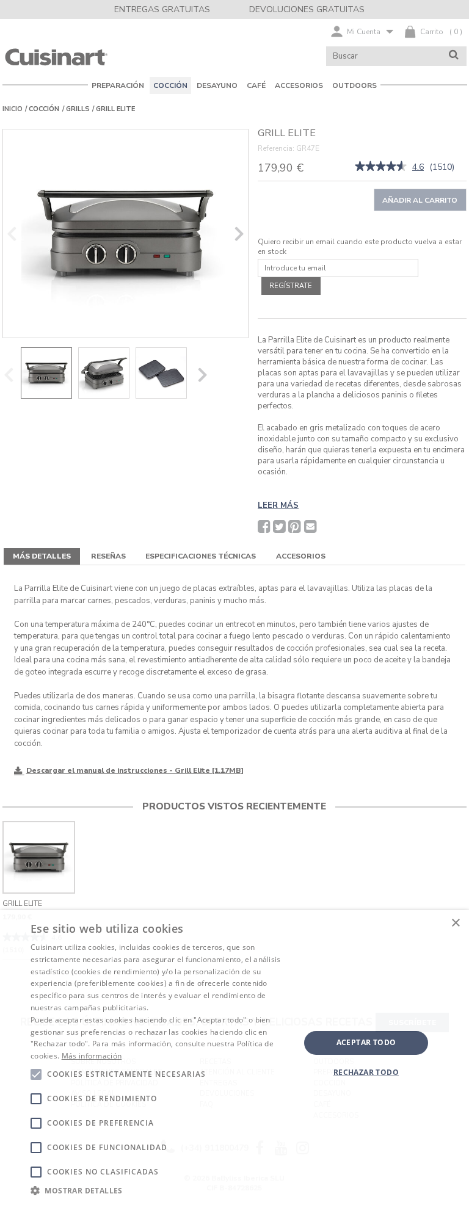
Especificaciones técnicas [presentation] (200, 556)
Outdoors (354, 85)
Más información (92, 1056)
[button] (161, 1190)
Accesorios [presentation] (300, 556)
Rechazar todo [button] (366, 1072)
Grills (78, 109)
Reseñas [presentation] (108, 556)
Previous (11, 233)
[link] (381, 167)
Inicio (12, 109)
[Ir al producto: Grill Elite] (38, 857)
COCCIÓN (44, 109)
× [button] (455, 923)
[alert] (234, 1057)
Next (239, 233)
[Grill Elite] (125, 233)
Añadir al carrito (419, 200)
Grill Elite (22, 903)
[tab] (42, 556)
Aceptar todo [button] (366, 1042)
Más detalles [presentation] (42, 556)
